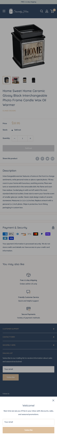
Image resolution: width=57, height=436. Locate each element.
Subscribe (29, 430)
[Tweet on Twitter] (47, 159)
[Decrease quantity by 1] (14, 138)
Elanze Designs (9, 110)
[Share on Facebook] (37, 159)
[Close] (53, 400)
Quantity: (6, 138)
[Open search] (41, 11)
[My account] (46, 11)
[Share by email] (52, 159)
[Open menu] (4, 11)
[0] (52, 11)
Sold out (28, 148)
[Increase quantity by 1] (30, 138)
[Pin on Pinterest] (42, 159)
